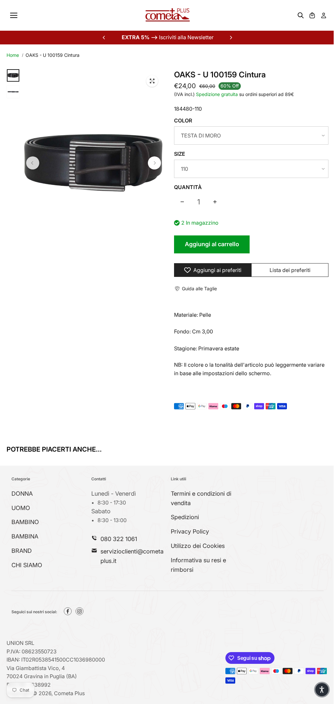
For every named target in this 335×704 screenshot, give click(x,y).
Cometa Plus (69, 693)
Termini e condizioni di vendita (201, 498)
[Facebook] (68, 611)
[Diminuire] (182, 202)
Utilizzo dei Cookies (198, 545)
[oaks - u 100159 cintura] (152, 81)
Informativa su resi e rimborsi (198, 565)
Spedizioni (185, 517)
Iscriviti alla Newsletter (168, 37)
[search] (301, 15)
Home (13, 55)
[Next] (230, 37)
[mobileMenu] (14, 15)
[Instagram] (79, 611)
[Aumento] (215, 202)
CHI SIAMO (26, 565)
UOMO (20, 507)
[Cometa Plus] (167, 15)
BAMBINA (24, 536)
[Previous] (104, 37)
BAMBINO (25, 522)
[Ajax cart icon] (312, 15)
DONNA (22, 493)
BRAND (21, 550)
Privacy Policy (190, 531)
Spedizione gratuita (217, 94)
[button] (195, 288)
